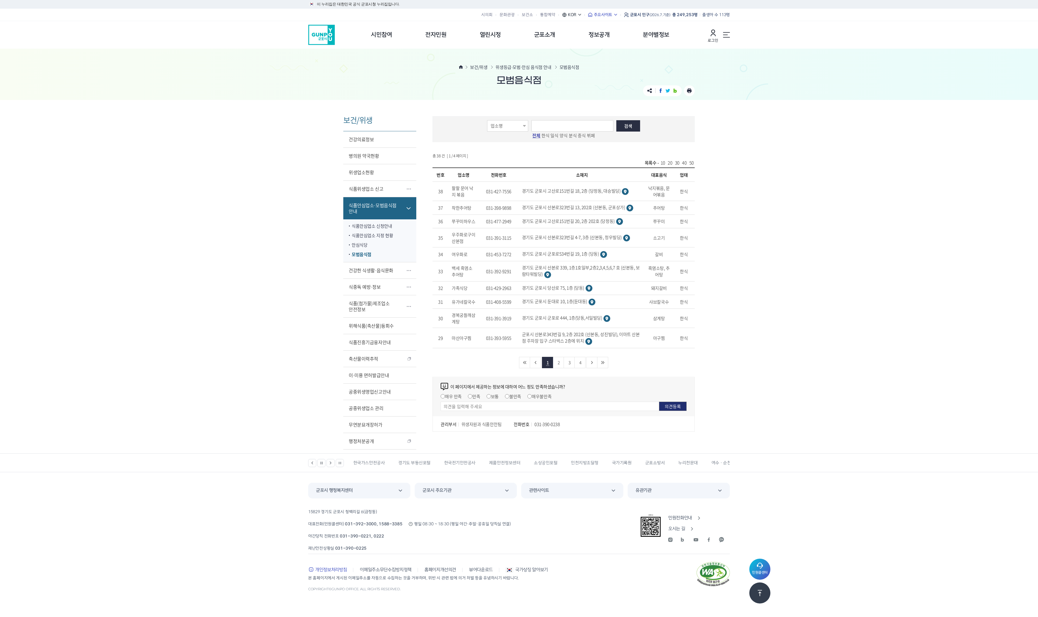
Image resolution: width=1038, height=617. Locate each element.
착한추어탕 (461, 207)
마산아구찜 (461, 338)
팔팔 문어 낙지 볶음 (462, 191)
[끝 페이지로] (602, 362)
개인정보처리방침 (331, 569)
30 (677, 162)
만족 (476, 396)
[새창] (673, 539)
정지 (321, 463)
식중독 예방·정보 (365, 286)
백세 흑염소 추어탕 (462, 271)
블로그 (675, 90)
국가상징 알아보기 (531, 569)
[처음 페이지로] (524, 362)
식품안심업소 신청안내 (372, 226)
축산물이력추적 (363, 358)
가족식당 (459, 288)
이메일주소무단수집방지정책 (385, 569)
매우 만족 (453, 396)
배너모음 (340, 463)
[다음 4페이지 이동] (592, 362)
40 (684, 162)
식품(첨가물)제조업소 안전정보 (369, 306)
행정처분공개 (361, 441)
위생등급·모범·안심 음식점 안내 (523, 67)
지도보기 (625, 191)
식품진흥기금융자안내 (370, 342)
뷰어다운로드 (481, 569)
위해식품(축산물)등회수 (371, 325)
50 (691, 162)
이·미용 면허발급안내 (369, 375)
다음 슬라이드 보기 (331, 463)
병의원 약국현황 (364, 155)
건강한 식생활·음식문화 (371, 270)
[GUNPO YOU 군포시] (321, 35)
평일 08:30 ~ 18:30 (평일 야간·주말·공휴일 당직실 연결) (462, 524)
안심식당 (359, 245)
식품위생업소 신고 (366, 188)
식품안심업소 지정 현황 (372, 235)
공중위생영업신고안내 (370, 391)
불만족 (515, 396)
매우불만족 (541, 396)
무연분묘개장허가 (365, 424)
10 (663, 162)
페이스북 (660, 90)
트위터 (668, 90)
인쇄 (689, 90)
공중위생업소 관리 (366, 408)
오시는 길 (676, 528)
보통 (495, 396)
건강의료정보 (361, 139)
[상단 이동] (759, 592)
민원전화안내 (680, 518)
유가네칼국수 (463, 302)
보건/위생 (478, 67)
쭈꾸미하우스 (463, 221)
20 (670, 162)
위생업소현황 (361, 172)
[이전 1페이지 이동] (535, 362)
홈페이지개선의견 (440, 569)
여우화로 (459, 254)
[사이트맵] (726, 35)
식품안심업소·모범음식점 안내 (373, 208)
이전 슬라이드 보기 (312, 463)
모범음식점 (361, 254)
